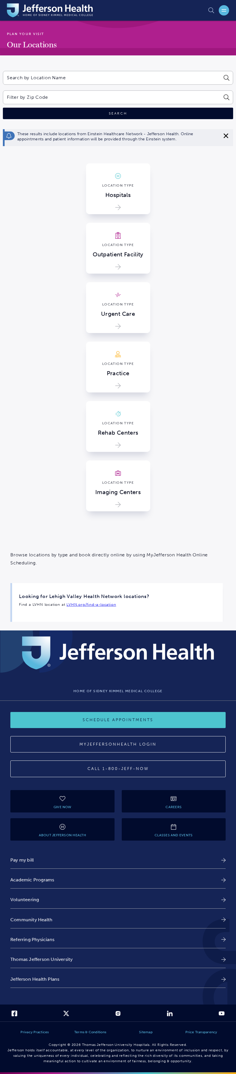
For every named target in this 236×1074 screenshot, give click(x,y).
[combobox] (111, 78)
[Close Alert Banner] (226, 135)
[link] (118, 860)
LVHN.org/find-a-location (91, 604)
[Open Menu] (224, 10)
